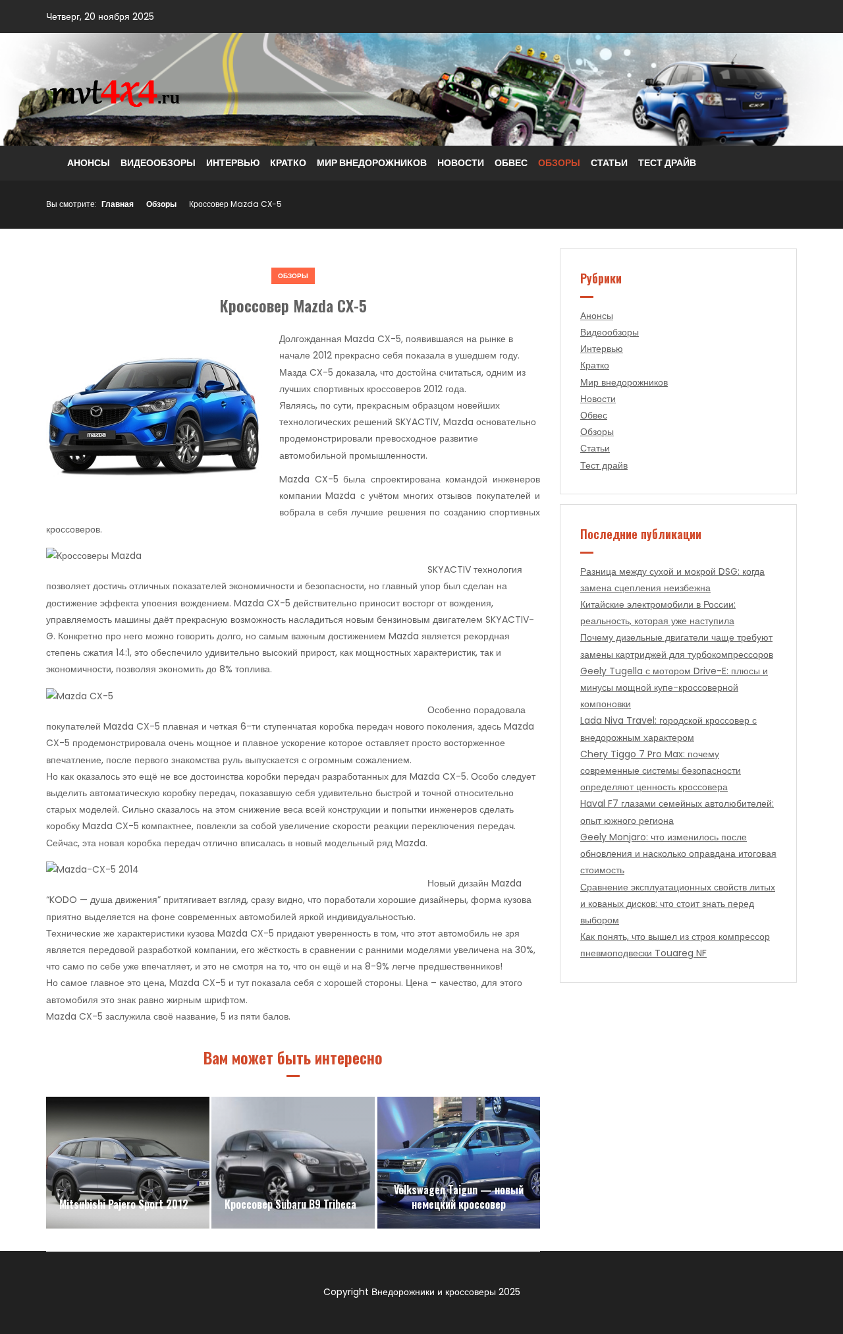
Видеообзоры (158, 162)
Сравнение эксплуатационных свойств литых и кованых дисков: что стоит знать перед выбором (677, 904)
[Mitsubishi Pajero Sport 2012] (127, 1163)
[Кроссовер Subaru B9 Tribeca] (293, 1163)
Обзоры (559, 162)
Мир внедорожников (372, 162)
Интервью (232, 162)
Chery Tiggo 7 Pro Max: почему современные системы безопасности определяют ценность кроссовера (660, 770)
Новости (460, 162)
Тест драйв (667, 162)
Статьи (609, 162)
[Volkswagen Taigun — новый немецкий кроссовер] (459, 1163)
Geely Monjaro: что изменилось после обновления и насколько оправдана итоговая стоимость (678, 853)
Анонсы (88, 162)
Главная (117, 204)
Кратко (288, 162)
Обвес (511, 162)
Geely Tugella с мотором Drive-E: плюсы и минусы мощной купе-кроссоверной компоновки (674, 687)
